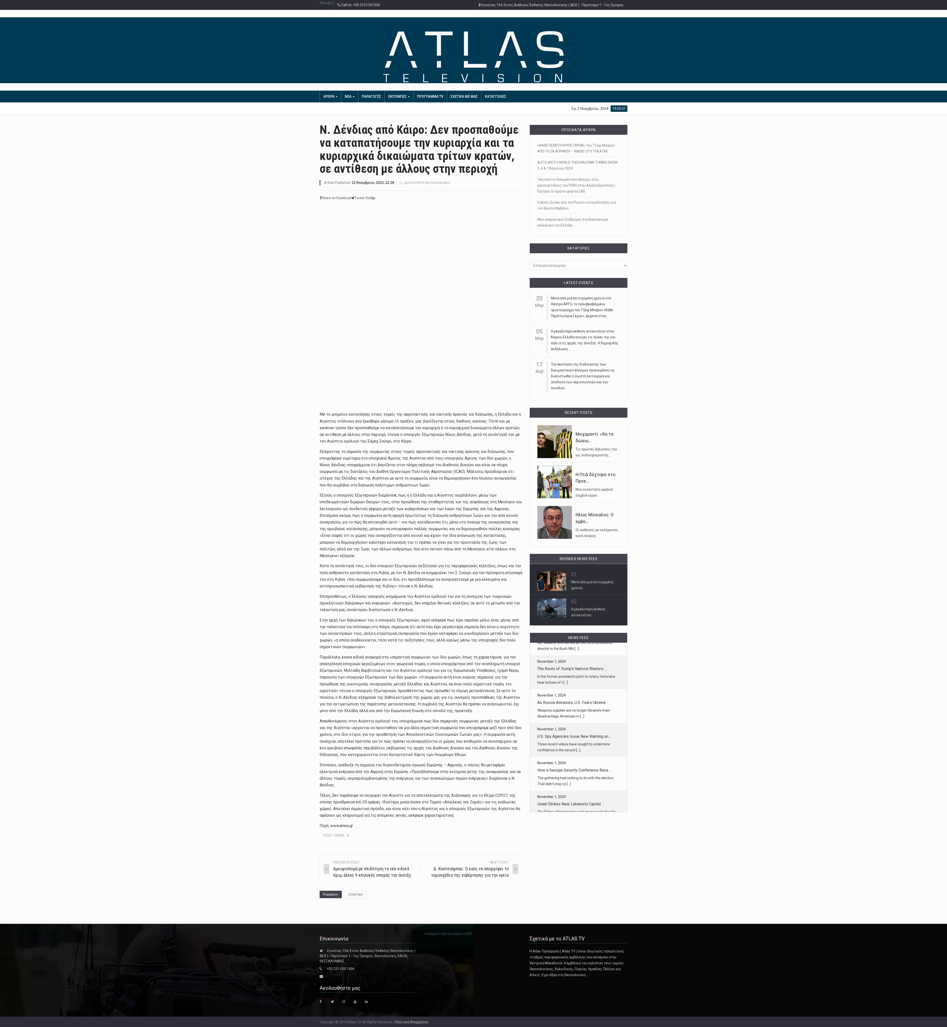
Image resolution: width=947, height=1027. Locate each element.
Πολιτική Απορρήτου (411, 1022)
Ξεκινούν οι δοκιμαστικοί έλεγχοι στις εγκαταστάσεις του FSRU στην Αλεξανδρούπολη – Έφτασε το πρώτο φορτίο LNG (577, 185)
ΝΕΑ (348, 96)
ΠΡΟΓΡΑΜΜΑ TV (430, 96)
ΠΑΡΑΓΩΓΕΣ (371, 96)
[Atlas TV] (473, 56)
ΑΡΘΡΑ (329, 96)
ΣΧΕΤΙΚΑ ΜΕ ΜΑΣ (464, 96)
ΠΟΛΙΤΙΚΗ (355, 895)
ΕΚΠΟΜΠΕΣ (397, 96)
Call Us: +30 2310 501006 (360, 5)
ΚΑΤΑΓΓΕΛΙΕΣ (495, 96)
